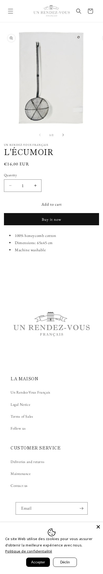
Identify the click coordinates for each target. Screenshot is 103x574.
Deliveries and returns (27, 461)
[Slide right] (63, 135)
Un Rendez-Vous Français (30, 392)
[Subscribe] (81, 508)
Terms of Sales (22, 416)
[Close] (98, 526)
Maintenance (21, 473)
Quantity (10, 175)
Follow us (18, 428)
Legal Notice (20, 404)
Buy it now (51, 219)
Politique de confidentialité (28, 551)
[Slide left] (40, 135)
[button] (10, 11)
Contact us (19, 485)
